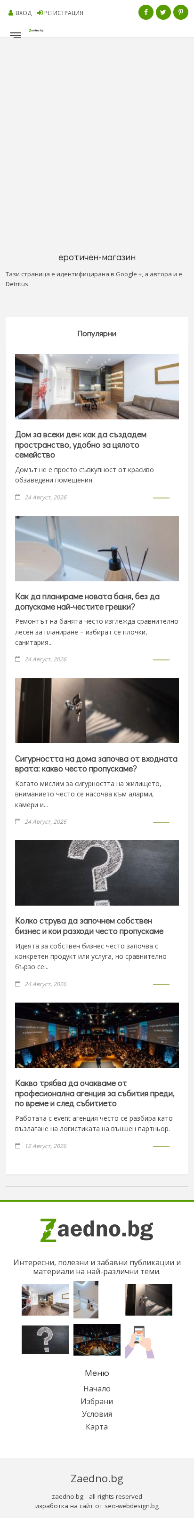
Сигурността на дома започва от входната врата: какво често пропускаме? (96, 763)
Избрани (97, 1401)
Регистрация (63, 13)
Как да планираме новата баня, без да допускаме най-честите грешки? (87, 601)
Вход (24, 13)
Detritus (17, 284)
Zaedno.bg (97, 1478)
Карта (97, 1427)
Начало (97, 1388)
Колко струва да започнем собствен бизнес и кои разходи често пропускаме (89, 925)
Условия (97, 1414)
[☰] (15, 37)
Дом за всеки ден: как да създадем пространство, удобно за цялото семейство (80, 444)
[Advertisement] (97, 138)
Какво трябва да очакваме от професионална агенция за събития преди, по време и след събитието (95, 1092)
